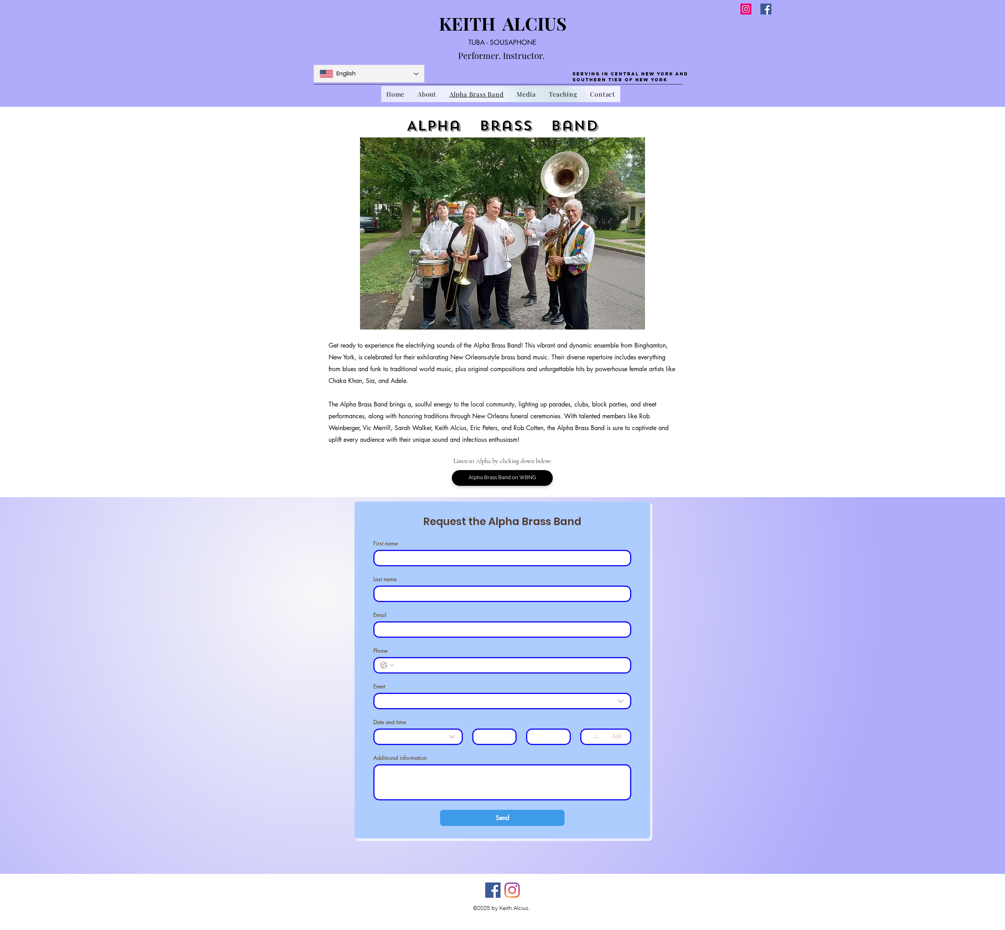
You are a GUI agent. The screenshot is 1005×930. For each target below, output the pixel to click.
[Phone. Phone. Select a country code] (387, 665)
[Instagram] (745, 9)
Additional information (400, 757)
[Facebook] (765, 9)
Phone (380, 650)
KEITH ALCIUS (504, 23)
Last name (385, 579)
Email (379, 614)
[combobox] (502, 701)
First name (385, 543)
